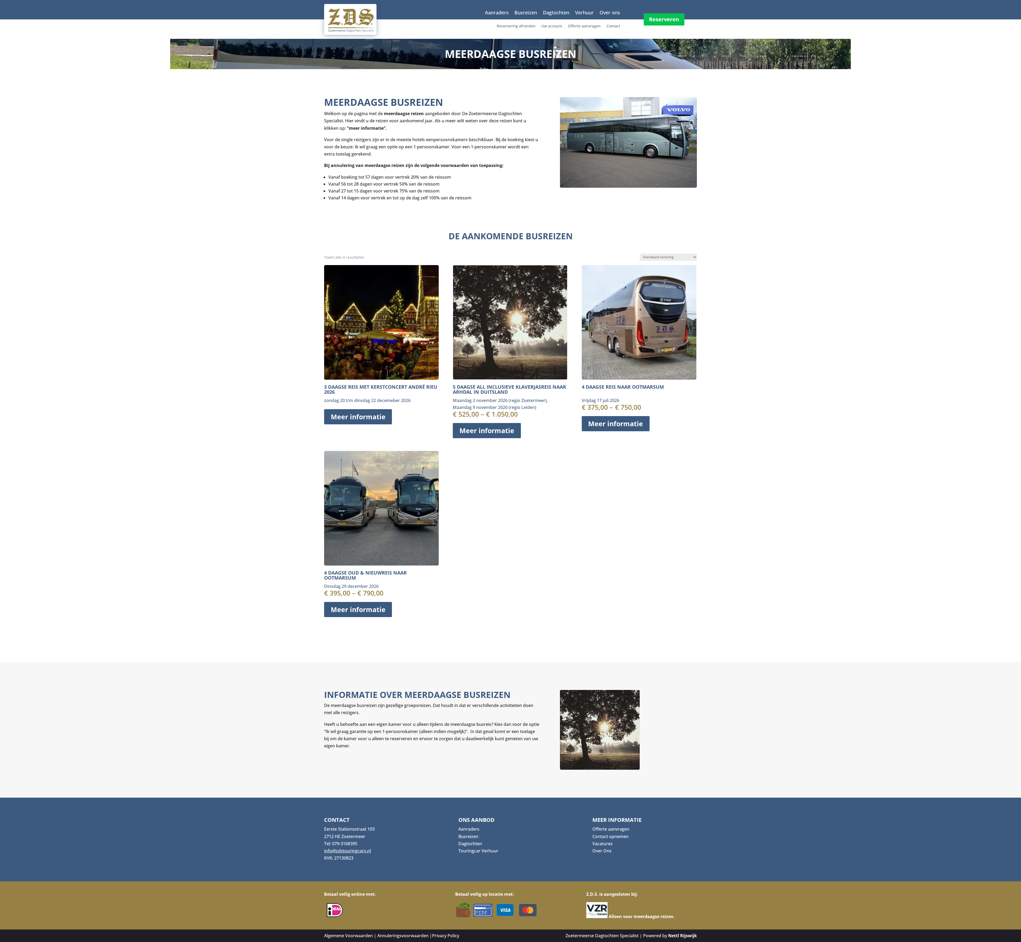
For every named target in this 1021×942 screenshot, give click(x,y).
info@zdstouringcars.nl (347, 851)
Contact (613, 26)
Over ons (610, 13)
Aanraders (497, 13)
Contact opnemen (610, 836)
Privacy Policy (445, 936)
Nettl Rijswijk (682, 936)
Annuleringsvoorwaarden (403, 936)
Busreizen (525, 13)
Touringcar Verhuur (478, 851)
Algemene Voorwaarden (348, 936)
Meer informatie (358, 416)
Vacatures (602, 844)
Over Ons (602, 851)
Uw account (551, 26)
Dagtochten (556, 13)
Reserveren (664, 19)
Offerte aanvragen (584, 26)
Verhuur (584, 13)
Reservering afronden (516, 26)
